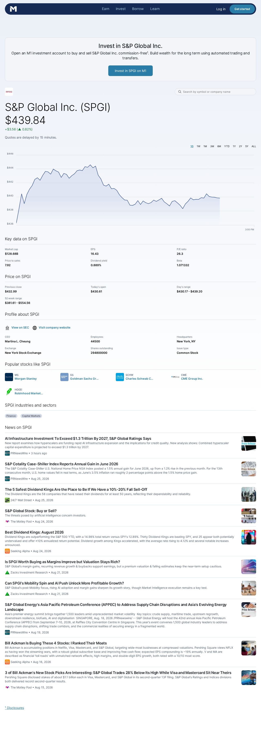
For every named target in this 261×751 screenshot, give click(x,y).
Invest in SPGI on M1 (130, 71)
